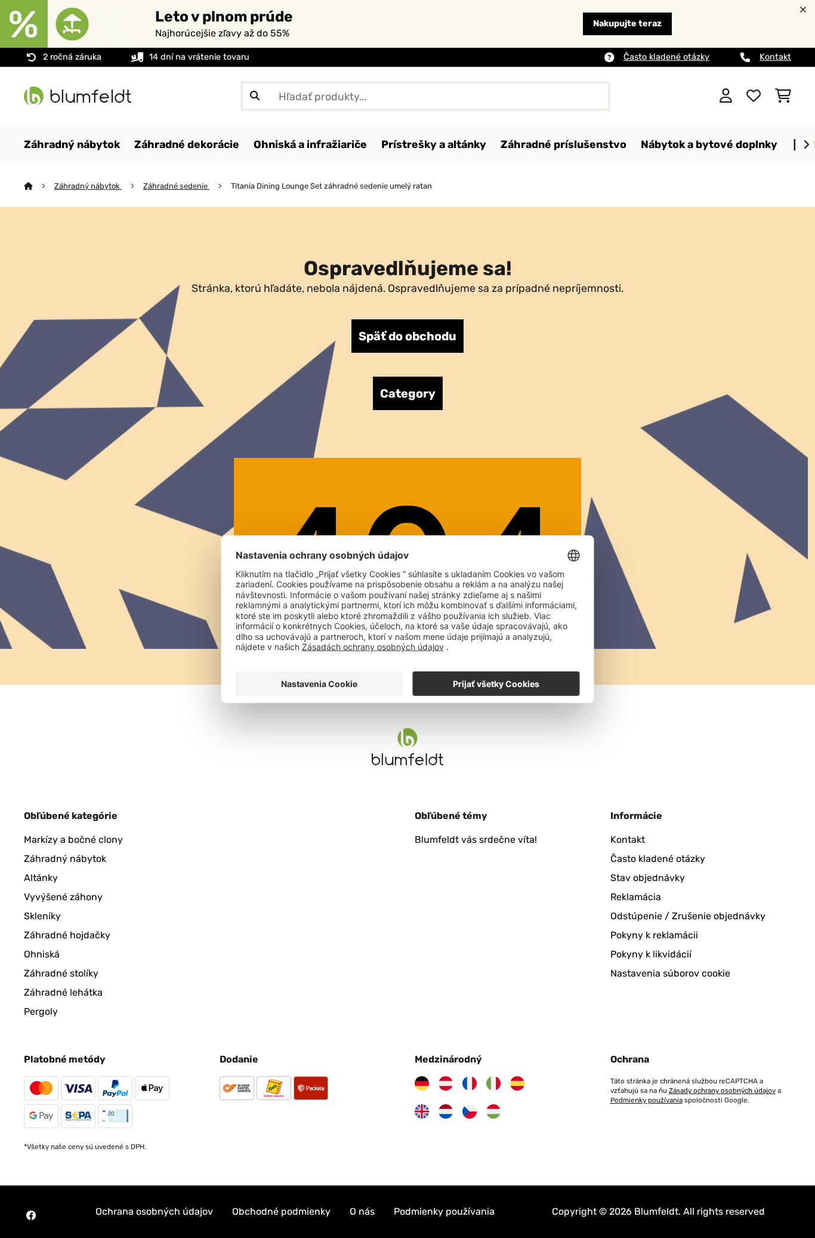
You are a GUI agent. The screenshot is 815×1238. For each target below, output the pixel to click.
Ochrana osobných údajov (154, 1211)
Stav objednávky (647, 877)
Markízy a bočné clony (73, 839)
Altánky (41, 877)
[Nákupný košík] (783, 96)
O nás (362, 1211)
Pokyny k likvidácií (650, 954)
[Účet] (726, 96)
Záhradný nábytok (88, 185)
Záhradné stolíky (61, 973)
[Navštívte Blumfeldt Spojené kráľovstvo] (422, 1111)
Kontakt (775, 57)
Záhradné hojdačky (67, 935)
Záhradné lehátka (63, 992)
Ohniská (42, 954)
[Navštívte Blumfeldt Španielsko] (517, 1083)
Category (408, 393)
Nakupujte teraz (627, 24)
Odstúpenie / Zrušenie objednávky (687, 916)
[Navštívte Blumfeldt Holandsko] (446, 1111)
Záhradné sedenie (176, 185)
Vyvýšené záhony (63, 897)
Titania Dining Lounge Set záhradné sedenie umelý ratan (332, 185)
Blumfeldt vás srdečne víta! (476, 839)
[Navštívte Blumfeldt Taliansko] (493, 1083)
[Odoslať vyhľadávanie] (255, 96)
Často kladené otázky (666, 57)
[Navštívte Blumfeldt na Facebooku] (31, 1215)
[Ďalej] (806, 145)
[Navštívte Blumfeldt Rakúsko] (446, 1083)
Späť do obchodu (407, 336)
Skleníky (42, 916)
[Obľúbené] (753, 96)
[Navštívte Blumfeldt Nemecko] (422, 1083)
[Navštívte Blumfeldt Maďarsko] (493, 1111)
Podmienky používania (646, 1100)
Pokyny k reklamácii (654, 935)
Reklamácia (635, 897)
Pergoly (41, 1011)
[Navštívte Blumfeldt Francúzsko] (469, 1083)
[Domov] (39, 185)
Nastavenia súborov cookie (670, 973)
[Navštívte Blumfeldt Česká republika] (469, 1111)
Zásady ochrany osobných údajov (722, 1090)
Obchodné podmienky (281, 1211)
